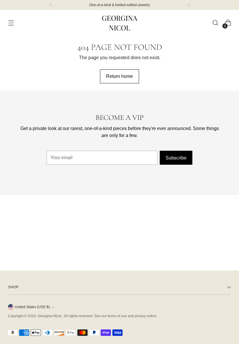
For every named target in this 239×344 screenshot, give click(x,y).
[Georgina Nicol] (119, 22)
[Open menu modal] (11, 23)
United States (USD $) (32, 307)
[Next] (188, 5)
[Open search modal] (216, 23)
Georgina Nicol (50, 316)
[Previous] (50, 5)
